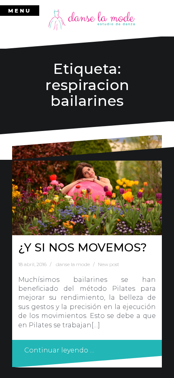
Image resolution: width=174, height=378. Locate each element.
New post (108, 264)
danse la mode (73, 264)
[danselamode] (91, 19)
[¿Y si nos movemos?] (87, 185)
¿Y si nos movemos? (82, 247)
